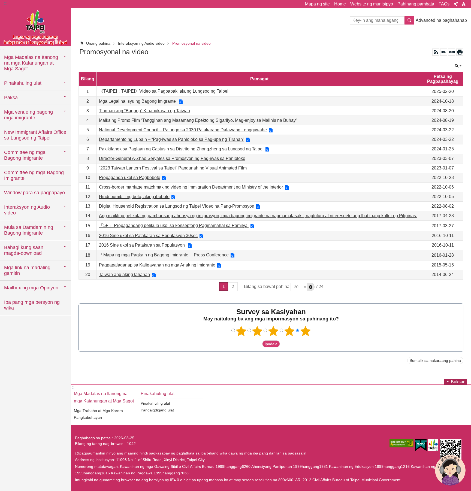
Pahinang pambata (415, 4)
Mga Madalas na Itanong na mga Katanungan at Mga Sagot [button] (31, 62)
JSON (451, 52)
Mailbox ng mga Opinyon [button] (31, 287)
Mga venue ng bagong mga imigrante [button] (28, 114)
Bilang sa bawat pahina (266, 286)
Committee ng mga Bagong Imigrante (34, 175)
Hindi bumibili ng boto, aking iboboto (134, 196)
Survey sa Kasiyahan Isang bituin (241, 331)
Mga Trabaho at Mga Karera (98, 410)
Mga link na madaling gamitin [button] (27, 270)
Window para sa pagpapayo (34, 192)
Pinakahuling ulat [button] (22, 83)
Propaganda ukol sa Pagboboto (129, 177)
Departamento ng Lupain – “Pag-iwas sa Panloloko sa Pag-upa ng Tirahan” (171, 139)
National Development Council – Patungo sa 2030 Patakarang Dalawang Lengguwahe (183, 130)
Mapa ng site (317, 4)
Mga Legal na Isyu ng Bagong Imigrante (138, 101)
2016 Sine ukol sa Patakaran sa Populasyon (142, 245)
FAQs (444, 4)
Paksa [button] (11, 97)
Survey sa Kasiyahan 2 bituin (257, 331)
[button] (311, 287)
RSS (435, 52)
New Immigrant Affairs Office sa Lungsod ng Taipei (35, 135)
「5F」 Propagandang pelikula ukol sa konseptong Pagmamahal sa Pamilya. (174, 225)
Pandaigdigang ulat (157, 410)
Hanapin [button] (409, 20)
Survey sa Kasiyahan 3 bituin (273, 331)
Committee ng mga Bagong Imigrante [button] (25, 155)
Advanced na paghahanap (441, 20)
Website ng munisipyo (371, 4)
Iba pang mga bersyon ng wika (32, 305)
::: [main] (80, 42)
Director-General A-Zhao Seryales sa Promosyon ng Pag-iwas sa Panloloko (172, 158)
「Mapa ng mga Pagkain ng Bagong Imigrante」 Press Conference (164, 255)
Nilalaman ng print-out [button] (459, 52)
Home (340, 4)
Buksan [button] (456, 4)
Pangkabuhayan (88, 417)
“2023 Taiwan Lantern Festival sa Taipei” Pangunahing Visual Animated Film (173, 168)
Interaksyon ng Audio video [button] (27, 210)
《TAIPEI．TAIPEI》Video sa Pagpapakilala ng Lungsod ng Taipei (163, 91)
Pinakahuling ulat (157, 393)
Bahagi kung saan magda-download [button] (23, 250)
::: (5, 3)
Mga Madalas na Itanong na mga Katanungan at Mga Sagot (104, 397)
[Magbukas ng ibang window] (401, 443)
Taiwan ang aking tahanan (124, 274)
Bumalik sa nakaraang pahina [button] (435, 360)
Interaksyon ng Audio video (141, 43)
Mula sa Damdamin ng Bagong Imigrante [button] (28, 230)
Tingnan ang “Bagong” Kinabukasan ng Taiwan (144, 110)
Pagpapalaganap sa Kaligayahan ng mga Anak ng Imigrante (157, 265)
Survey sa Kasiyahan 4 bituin (289, 331)
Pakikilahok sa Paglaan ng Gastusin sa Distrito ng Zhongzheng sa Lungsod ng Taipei (181, 149)
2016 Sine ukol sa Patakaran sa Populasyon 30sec (148, 235)
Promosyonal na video (191, 43)
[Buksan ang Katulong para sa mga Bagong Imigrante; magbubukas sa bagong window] (450, 470)
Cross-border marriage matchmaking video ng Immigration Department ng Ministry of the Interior (191, 187)
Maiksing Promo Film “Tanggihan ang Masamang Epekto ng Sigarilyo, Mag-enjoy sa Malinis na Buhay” (198, 120)
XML (443, 52)
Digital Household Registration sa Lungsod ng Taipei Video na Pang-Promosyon (176, 206)
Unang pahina (98, 43)
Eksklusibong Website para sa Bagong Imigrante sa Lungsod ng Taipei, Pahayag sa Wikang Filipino (35, 27)
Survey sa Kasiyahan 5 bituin (305, 331)
